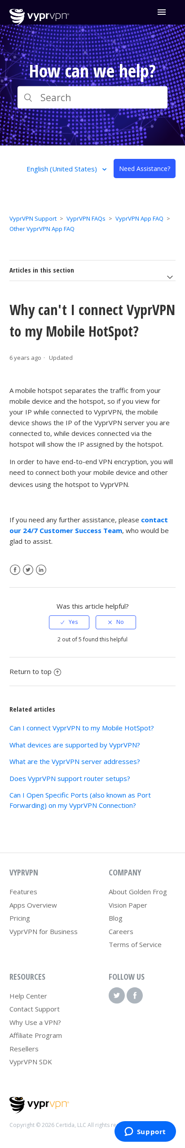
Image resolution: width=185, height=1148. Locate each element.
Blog (116, 917)
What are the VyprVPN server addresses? (74, 761)
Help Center (28, 995)
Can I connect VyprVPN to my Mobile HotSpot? (81, 727)
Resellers (24, 1048)
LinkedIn (41, 570)
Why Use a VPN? (35, 1022)
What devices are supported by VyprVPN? (74, 744)
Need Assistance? (144, 168)
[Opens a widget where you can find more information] (145, 1132)
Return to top (30, 671)
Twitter (28, 570)
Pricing (19, 917)
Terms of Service (135, 944)
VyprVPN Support (33, 218)
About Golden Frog (138, 891)
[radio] (69, 622)
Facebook (15, 570)
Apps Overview (33, 904)
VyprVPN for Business (43, 931)
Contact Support (34, 1008)
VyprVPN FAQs (86, 218)
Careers (121, 931)
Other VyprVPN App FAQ (42, 229)
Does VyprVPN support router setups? (69, 778)
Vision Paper (128, 904)
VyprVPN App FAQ (139, 218)
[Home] (39, 22)
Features (23, 891)
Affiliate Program (35, 1035)
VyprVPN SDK (30, 1061)
